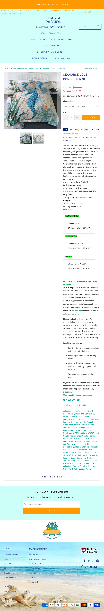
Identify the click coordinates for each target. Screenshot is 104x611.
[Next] (59, 100)
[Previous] (6, 100)
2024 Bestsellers (80, 411)
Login (90, 12)
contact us (78, 311)
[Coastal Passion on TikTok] (87, 566)
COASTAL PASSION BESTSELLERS (85, 433)
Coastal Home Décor (82, 427)
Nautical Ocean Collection (80, 452)
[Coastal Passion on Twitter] (91, 566)
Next (97, 68)
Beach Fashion (34, 573)
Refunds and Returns (12, 596)
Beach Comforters (70, 416)
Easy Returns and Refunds (48, 10)
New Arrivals (33, 554)
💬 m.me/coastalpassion (74, 405)
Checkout (23, 13)
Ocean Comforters (78, 458)
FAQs (32, 10)
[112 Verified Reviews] (52, 540)
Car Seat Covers (34, 577)
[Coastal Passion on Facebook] (84, 561)
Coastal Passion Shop (72, 436)
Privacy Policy (9, 586)
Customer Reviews (11, 554)
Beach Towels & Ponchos (38, 559)
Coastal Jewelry (34, 568)
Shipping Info (68, 10)
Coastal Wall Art (34, 582)
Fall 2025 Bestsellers (79, 450)
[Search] (98, 27)
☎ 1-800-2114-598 (9, 10)
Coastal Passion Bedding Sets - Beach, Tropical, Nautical (80, 430)
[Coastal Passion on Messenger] (98, 561)
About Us (7, 582)
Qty (64, 112)
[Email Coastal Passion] (80, 561)
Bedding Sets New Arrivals (74, 422)
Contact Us (23, 10)
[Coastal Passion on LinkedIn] (93, 561)
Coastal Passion (15, 605)
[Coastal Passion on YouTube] (95, 566)
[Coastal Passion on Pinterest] (82, 566)
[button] (58, 27)
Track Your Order (9, 13)
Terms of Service (10, 591)
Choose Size (68, 101)
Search (6, 559)
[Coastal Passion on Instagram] (89, 561)
